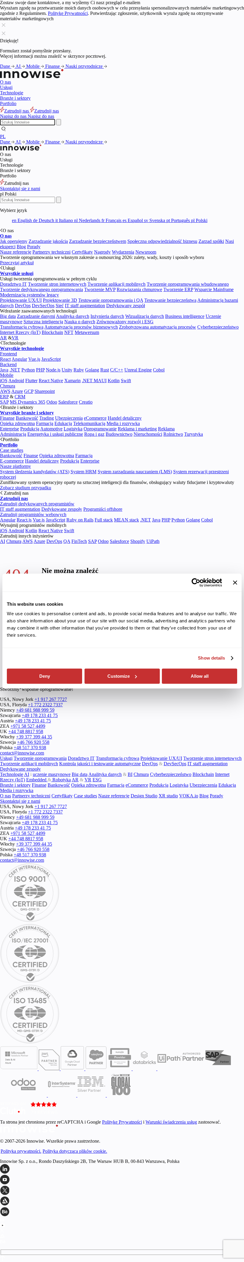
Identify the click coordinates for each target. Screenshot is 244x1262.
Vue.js (34, 359)
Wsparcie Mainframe (214, 289)
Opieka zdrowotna (17, 423)
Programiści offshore (102, 509)
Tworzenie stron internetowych (57, 284)
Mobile (33, 66)
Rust (104, 369)
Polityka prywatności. (21, 1151)
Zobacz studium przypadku (25, 487)
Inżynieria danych (107, 316)
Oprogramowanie (100, 428)
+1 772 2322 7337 (45, 704)
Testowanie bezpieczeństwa (170, 300)
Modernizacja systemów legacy (29, 294)
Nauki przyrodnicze (84, 66)
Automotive (51, 428)
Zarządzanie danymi (36, 316)
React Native (51, 380)
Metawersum (87, 332)
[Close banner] (235, 582)
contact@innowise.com (22, 752)
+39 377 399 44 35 (34, 736)
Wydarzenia (123, 251)
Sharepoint (45, 391)
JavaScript (51, 359)
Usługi (6, 87)
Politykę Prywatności (68, 13)
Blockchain (52, 332)
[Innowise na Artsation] (122, 1201)
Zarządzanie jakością (48, 241)
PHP (40, 369)
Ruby (78, 369)
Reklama (166, 428)
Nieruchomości (148, 434)
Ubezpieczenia (69, 418)
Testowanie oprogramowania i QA (110, 300)
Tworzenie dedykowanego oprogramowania (41, 289)
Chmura (7, 385)
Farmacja (44, 423)
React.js (24, 519)
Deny (44, 676)
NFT (68, 332)
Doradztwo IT (13, 284)
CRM (20, 396)
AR (3, 337)
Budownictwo (119, 434)
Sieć (60, 305)
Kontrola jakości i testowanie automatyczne (100, 763)
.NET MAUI (94, 380)
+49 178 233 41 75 (40, 715)
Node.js (53, 369)
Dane (5, 66)
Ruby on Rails (79, 519)
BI (130, 774)
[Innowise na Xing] (122, 1191)
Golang (92, 369)
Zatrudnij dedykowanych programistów (37, 503)
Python (28, 369)
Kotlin (114, 380)
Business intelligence (184, 316)
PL (3, 136)
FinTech (79, 541)
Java (4, 369)
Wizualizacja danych (144, 316)
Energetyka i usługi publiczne (55, 434)
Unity (67, 369)
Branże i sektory (15, 98)
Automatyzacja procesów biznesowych (81, 326)
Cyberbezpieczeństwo (218, 326)
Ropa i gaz (94, 434)
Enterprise (9, 428)
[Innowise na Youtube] (122, 1180)
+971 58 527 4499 (27, 726)
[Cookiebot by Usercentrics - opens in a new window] (196, 582)
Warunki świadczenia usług (171, 1121)
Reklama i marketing (137, 428)
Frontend (8, 353)
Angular (19, 359)
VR (15, 337)
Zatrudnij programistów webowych (33, 514)
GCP (28, 391)
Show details (211, 657)
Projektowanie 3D (60, 300)
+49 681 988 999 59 (35, 710)
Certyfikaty (82, 251)
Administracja (13, 434)
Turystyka (193, 434)
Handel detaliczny (125, 418)
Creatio (86, 401)
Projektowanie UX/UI (21, 300)
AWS (5, 391)
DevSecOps (43, 305)
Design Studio (144, 795)
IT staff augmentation (85, 305)
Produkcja (29, 428)
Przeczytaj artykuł (17, 262)
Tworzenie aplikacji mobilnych (116, 284)
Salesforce (68, 401)
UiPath (152, 541)
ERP (4, 396)
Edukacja (63, 423)
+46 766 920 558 (33, 742)
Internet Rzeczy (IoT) (20, 332)
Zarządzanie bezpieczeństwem (97, 241)
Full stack (104, 519)
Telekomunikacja (89, 423)
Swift (126, 380)
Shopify (137, 541)
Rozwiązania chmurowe (139, 289)
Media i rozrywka (123, 423)
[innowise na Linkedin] (122, 1169)
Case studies (11, 450)
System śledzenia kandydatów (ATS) (34, 471)
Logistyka (73, 428)
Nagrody (102, 251)
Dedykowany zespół (125, 305)
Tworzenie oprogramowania (40, 758)
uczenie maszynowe (52, 774)
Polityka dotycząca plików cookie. (75, 1151)
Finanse (53, 66)
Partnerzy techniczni (51, 251)
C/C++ (116, 369)
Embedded (37, 779)
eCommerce (95, 418)
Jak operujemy (13, 241)
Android (16, 380)
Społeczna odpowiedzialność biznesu (162, 241)
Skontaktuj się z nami (20, 188)
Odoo (51, 401)
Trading (46, 418)
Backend (8, 364)
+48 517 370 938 (30, 747)
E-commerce (12, 460)
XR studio (168, 795)
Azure (17, 391)
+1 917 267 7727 (51, 699)
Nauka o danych (79, 321)
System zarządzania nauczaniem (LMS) (135, 471)
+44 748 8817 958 (25, 731)
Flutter (31, 380)
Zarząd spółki (211, 241)
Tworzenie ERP (178, 289)
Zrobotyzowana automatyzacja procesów (157, 326)
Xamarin (72, 380)
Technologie (11, 92)
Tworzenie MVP (99, 289)
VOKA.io (188, 795)
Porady (33, 246)
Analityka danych (72, 316)
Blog (21, 246)
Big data (8, 316)
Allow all (200, 676)
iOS (3, 380)
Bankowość (27, 418)
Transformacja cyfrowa (21, 326)
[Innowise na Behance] (122, 1212)
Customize (118, 676)
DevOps (23, 305)
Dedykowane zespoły (61, 509)
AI (18, 66)
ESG (97, 779)
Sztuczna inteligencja (43, 321)
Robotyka (61, 779)
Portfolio (8, 103)
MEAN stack (126, 519)
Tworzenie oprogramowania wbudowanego (188, 284)
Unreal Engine (138, 369)
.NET (15, 369)
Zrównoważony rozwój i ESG (125, 321)
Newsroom (145, 251)
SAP (4, 401)
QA (66, 541)
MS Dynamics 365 (27, 401)
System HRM (83, 471)
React (5, 359)
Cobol (159, 369)
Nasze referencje (15, 251)
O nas (5, 82)
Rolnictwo (173, 434)
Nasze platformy (15, 466)
